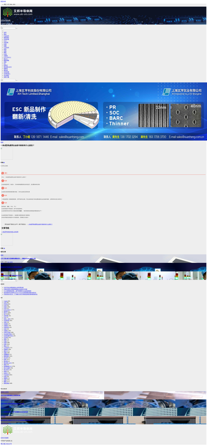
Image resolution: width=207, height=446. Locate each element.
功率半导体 (7, 332)
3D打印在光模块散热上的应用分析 (14, 287)
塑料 (5, 62)
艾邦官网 (6, 72)
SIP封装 (6, 42)
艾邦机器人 (7, 73)
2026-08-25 (4, 415)
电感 (2, 142)
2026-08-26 (4, 407)
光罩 (5, 329)
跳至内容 (3, 1)
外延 (5, 341)
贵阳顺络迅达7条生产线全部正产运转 (11, 275)
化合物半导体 (8, 334)
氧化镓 (6, 361)
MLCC (6, 58)
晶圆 (5, 45)
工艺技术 (6, 47)
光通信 (6, 55)
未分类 (6, 357)
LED (5, 308)
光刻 (5, 322)
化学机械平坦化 (8, 335)
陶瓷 (5, 52)
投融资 (6, 349)
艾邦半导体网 (5, 20)
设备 (5, 51)
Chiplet (6, 301)
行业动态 (6, 36)
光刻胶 (6, 324)
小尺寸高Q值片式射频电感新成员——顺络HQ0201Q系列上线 (18, 258)
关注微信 (6, 75)
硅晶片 (6, 65)
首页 (5, 32)
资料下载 (6, 77)
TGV (5, 41)
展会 (5, 34)
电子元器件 (7, 368)
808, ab (9, 398)
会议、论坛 (7, 319)
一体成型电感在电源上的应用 (9, 232)
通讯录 (6, 70)
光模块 (6, 325)
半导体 (6, 337)
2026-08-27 (4, 398)
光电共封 (6, 327)
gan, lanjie (10, 262)
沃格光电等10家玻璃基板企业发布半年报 (15, 289)
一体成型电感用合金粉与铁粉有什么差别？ (40, 224)
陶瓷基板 (6, 60)
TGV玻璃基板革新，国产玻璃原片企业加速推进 (17, 291)
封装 (5, 344)
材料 (5, 49)
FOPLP (6, 304)
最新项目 (6, 37)
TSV (5, 317)
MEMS (6, 311)
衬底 (5, 376)
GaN (5, 305)
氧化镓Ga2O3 (8, 67)
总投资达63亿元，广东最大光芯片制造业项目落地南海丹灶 (21, 294)
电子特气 (6, 369)
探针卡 (6, 351)
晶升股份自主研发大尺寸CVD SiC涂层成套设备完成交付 (20, 292)
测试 (5, 364)
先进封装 (6, 39)
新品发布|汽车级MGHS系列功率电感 (11, 267)
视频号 (6, 68)
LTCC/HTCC (7, 57)
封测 (5, 44)
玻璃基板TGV (8, 366)
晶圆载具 (6, 354)
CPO (5, 302)
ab (4, 162)
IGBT (5, 54)
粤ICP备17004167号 (6, 443)
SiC (5, 63)
